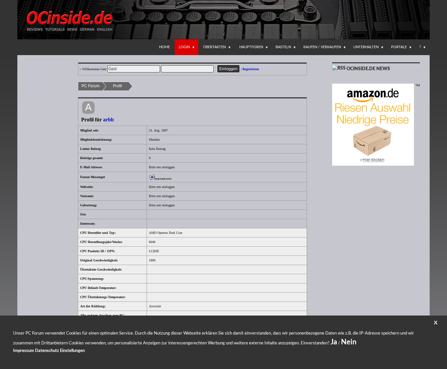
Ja (334, 342)
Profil (117, 86)
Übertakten (214, 47)
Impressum (23, 351)
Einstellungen (72, 351)
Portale (399, 47)
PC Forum (90, 86)
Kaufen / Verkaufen (322, 47)
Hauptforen (251, 47)
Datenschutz (47, 351)
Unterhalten (366, 47)
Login (184, 47)
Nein (348, 342)
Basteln (283, 47)
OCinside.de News (368, 69)
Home (164, 47)
